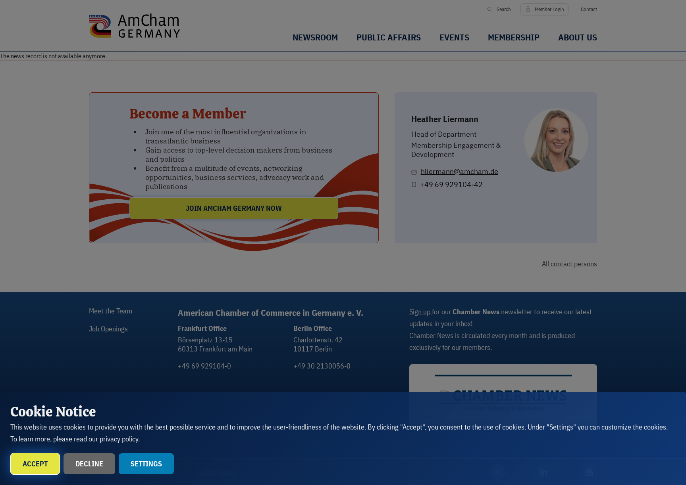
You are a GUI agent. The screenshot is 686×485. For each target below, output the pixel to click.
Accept (35, 463)
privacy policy (119, 438)
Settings (146, 463)
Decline (89, 463)
